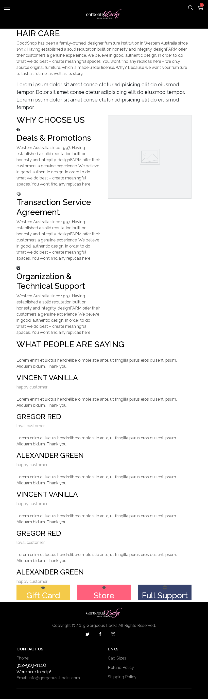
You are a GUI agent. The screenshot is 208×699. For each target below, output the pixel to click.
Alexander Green (50, 455)
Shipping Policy (122, 676)
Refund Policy (121, 667)
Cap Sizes (117, 658)
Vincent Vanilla (47, 378)
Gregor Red (38, 417)
